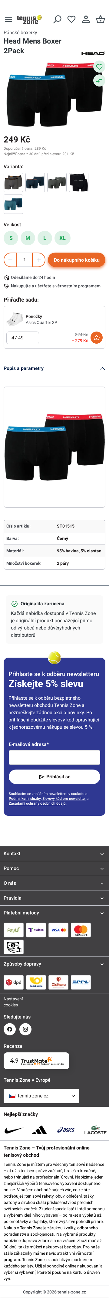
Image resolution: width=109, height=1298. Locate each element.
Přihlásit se (58, 777)
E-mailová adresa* (29, 744)
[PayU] (14, 930)
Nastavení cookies (10, 1001)
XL (62, 238)
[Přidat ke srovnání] (99, 80)
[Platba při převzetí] (14, 947)
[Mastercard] (81, 930)
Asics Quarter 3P (41, 322)
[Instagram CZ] (25, 1029)
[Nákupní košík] (100, 19)
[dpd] (14, 982)
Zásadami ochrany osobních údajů (37, 803)
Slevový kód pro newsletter (64, 798)
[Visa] (58, 930)
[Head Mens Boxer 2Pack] (13, 182)
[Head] (93, 53)
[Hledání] (57, 19)
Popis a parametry (24, 368)
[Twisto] (36, 930)
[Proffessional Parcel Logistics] (81, 982)
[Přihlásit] (86, 19)
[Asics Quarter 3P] (14, 319)
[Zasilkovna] (58, 982)
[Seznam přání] (71, 19)
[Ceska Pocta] (36, 982)
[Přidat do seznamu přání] (99, 66)
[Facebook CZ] (10, 1029)
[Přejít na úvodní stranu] (29, 19)
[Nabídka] (8, 19)
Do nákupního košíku (77, 260)
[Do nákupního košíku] (97, 338)
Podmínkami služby (25, 798)
